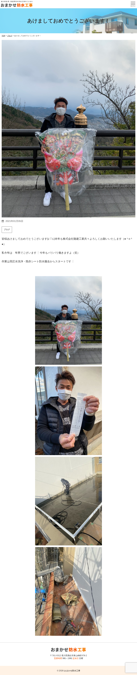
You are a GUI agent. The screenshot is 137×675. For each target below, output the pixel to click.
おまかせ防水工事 (72, 671)
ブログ (7, 229)
